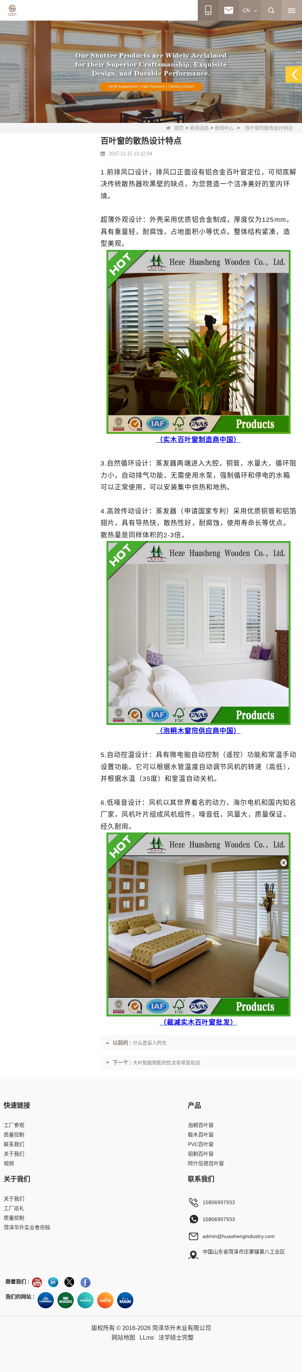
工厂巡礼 (14, 1208)
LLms (147, 1337)
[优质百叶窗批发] (105, 1300)
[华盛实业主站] (125, 1300)
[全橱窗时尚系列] (85, 1300)
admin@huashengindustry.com (239, 1236)
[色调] (65, 1300)
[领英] (53, 1282)
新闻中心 (224, 128)
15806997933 (219, 1202)
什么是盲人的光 (149, 1043)
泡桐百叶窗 (201, 1125)
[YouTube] (36, 1282)
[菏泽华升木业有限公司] (12, 10)
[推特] (69, 1282)
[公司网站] (46, 1300)
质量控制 (14, 1135)
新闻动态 (199, 128)
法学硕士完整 (176, 1337)
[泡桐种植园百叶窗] (151, 71)
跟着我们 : (17, 1281)
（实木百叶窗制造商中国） (198, 439)
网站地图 (123, 1337)
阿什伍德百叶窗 (206, 1163)
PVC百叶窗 (201, 1144)
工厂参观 (14, 1125)
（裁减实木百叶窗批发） (198, 1022)
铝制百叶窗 (201, 1154)
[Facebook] (85, 1282)
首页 (179, 128)
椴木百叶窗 (201, 1135)
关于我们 (14, 1154)
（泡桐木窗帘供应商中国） (198, 731)
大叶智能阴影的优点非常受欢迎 (166, 1062)
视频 (9, 1163)
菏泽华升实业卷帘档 (27, 1227)
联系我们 (14, 1144)
